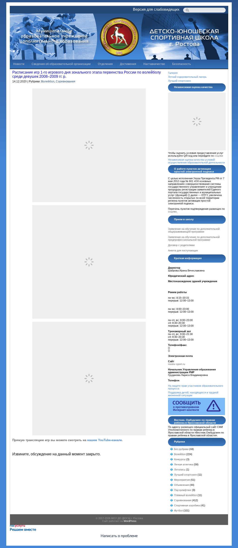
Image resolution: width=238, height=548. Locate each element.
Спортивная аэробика (187, 505)
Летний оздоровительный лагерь (187, 76)
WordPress (130, 521)
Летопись (179, 469)
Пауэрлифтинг (182, 490)
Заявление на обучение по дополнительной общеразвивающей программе (194, 230)
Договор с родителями (181, 245)
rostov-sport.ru (176, 364)
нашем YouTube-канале (104, 440)
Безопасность (181, 64)
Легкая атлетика (183, 464)
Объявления (181, 485)
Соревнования (65, 81)
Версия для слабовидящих (156, 9)
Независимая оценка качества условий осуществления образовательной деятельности (196, 161)
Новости (18, 64)
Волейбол (47, 81)
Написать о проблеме (119, 536)
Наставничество (154, 64)
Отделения (105, 64)
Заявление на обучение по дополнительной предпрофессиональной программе (194, 238)
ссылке (219, 155)
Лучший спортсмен (179, 80)
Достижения (128, 64)
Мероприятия (182, 479)
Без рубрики (181, 449)
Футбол (178, 510)
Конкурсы (179, 459)
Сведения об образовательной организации (61, 64)
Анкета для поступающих (183, 250)
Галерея (173, 72)
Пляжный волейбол (185, 495)
